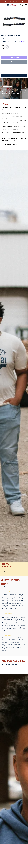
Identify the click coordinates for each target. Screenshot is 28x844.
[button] (14, 67)
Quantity (4, 52)
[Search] (20, 5)
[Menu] (2, 5)
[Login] (23, 5)
